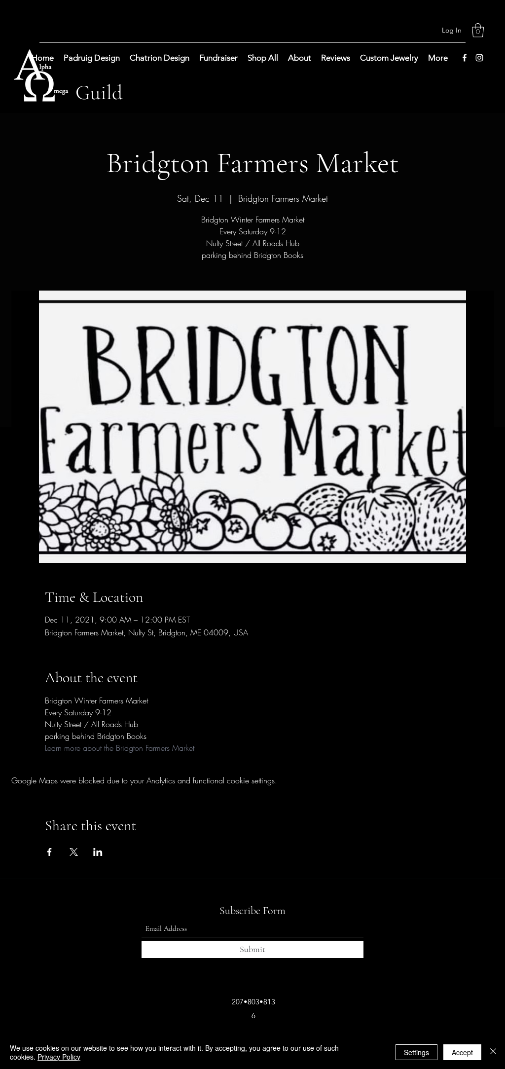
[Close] (493, 1052)
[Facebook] (464, 58)
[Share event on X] (73, 852)
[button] (478, 30)
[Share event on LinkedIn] (98, 852)
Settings (416, 1052)
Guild (99, 92)
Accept (462, 1052)
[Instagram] (479, 58)
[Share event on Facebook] (49, 852)
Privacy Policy (58, 1057)
